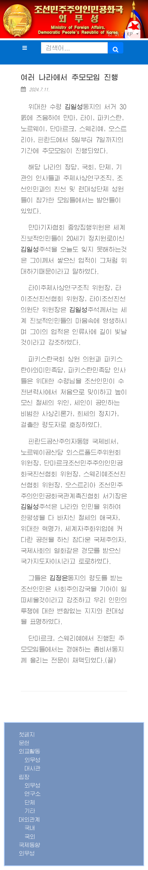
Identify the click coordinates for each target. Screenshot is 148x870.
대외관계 (29, 819)
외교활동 (29, 751)
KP (131, 34)
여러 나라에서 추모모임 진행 (70, 77)
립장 (24, 777)
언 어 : (115, 34)
